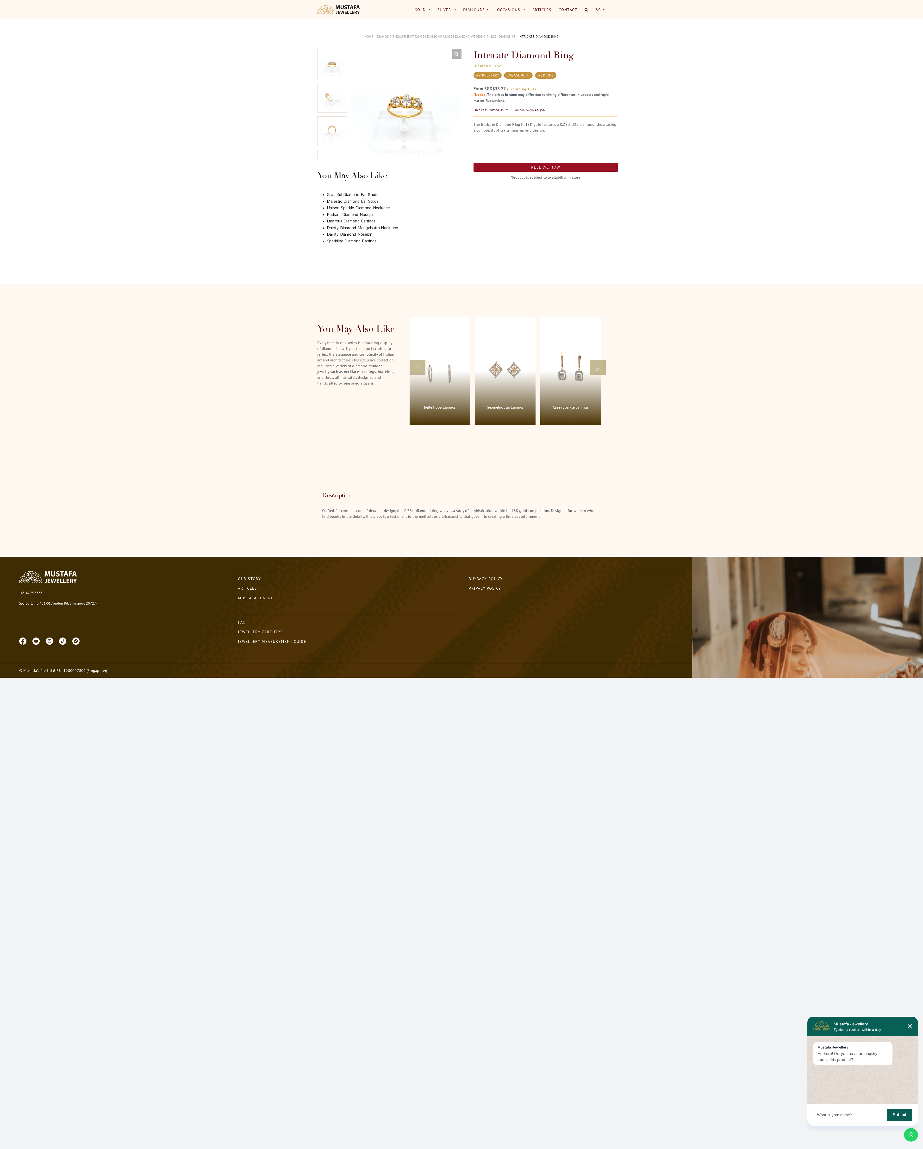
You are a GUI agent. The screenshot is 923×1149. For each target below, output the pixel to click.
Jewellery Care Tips (260, 631)
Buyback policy (486, 578)
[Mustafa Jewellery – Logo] (338, 7)
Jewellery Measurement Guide (272, 641)
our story (249, 578)
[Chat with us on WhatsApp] (76, 640)
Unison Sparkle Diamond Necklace (358, 207)
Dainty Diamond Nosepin (349, 234)
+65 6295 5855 (31, 593)
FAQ (242, 622)
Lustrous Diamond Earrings (351, 221)
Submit (899, 1114)
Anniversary (487, 75)
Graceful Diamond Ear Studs (352, 194)
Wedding (546, 75)
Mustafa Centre (256, 597)
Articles (247, 588)
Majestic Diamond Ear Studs (353, 201)
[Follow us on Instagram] (49, 640)
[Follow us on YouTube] (36, 640)
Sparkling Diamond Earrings (351, 241)
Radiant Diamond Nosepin (351, 214)
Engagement (518, 75)
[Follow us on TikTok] (62, 640)
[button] (587, 9)
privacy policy (485, 588)
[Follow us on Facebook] (22, 640)
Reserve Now (545, 167)
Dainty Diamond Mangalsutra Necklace (362, 227)
